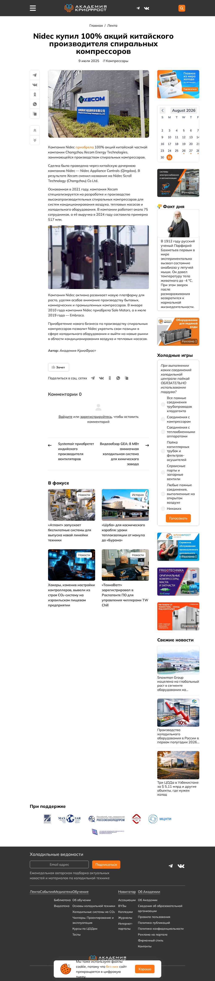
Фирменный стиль (150, 940)
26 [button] (183, 151)
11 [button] (176, 137)
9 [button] (162, 137)
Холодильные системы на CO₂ (93, 912)
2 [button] (162, 130)
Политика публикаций (154, 923)
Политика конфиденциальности (161, 929)
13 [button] (191, 137)
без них (112, 966)
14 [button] (198, 137)
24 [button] (169, 151)
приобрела (85, 147)
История (138, 495)
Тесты (76, 934)
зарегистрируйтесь (96, 416)
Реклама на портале (153, 934)
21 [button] (198, 144)
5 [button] (184, 130)
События (47, 891)
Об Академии (147, 900)
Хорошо (144, 969)
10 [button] (169, 137)
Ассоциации (127, 900)
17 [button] (169, 144)
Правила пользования (154, 917)
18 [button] (176, 144)
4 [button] (176, 130)
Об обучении (81, 900)
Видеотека (61, 906)
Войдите (65, 416)
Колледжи (125, 912)
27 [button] (191, 151)
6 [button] (191, 130)
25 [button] (176, 151)
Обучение (80, 891)
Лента (112, 25)
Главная (96, 25)
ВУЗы (122, 906)
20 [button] (191, 144)
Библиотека (62, 900)
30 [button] (162, 157)
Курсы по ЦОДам (84, 929)
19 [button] (183, 144)
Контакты (144, 946)
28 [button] (198, 151)
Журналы (125, 918)
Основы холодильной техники (93, 906)
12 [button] (183, 137)
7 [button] (198, 130)
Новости (84, 495)
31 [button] (169, 157)
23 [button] (162, 151)
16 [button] (162, 144)
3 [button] (169, 130)
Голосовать (178, 518)
